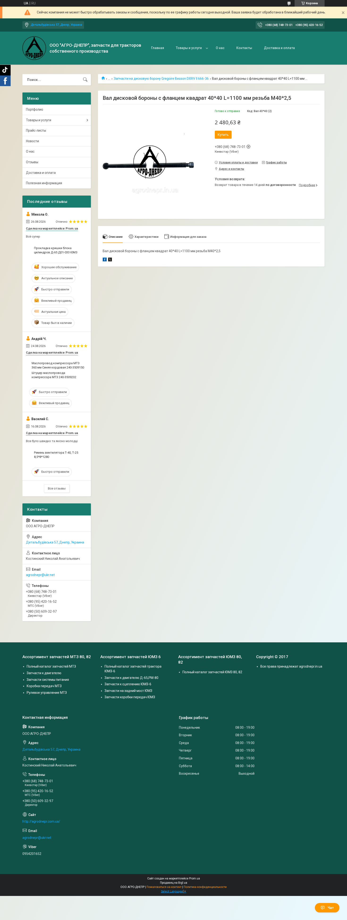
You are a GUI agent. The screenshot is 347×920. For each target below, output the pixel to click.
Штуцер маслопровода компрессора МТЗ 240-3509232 (54, 375)
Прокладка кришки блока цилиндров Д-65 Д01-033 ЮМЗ (55, 250)
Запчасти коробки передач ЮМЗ (130, 697)
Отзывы (32, 162)
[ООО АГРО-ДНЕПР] (34, 48)
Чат (331, 908)
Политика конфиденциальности (205, 887)
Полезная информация (44, 183)
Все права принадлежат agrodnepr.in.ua (291, 666)
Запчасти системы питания (48, 680)
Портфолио (34, 109)
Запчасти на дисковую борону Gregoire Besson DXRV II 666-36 (161, 78)
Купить (223, 135)
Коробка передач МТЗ (44, 686)
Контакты (244, 48)
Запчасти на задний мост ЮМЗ (128, 691)
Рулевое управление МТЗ (47, 692)
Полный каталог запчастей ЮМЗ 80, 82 (212, 672)
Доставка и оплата (279, 48)
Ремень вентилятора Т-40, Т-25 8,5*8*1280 (56, 455)
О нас (220, 48)
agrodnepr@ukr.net (40, 575)
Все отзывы (57, 488)
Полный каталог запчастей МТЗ (51, 666)
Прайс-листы (36, 130)
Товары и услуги (189, 48)
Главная (157, 48)
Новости (32, 141)
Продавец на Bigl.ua (173, 882)
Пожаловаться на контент (164, 887)
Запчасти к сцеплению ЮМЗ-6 (128, 684)
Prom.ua (194, 878)
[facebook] (105, 260)
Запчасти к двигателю (44, 673)
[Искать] (85, 79)
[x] (110, 260)
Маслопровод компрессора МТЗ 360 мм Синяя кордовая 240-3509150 (58, 365)
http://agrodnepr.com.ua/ (41, 821)
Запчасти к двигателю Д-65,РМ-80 (131, 678)
